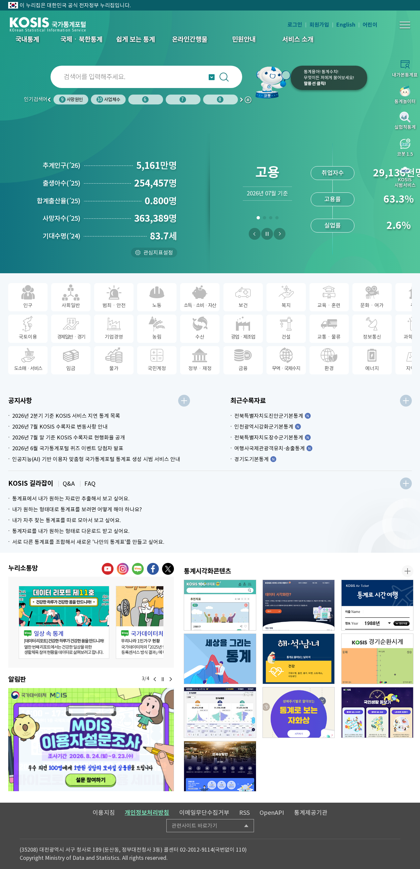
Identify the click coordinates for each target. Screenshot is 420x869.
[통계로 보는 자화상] (299, 712)
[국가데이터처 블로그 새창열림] (138, 569)
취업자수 (333, 173)
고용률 (332, 199)
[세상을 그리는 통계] (220, 659)
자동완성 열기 (212, 77)
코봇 (270, 82)
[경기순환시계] (377, 659)
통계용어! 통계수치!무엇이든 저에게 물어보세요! (329, 77)
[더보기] (184, 401)
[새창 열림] (64, 622)
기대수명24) (61, 236)
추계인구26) (61, 165)
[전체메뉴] (405, 25)
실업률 (332, 225)
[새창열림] (91, 739)
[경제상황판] (220, 766)
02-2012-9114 (196, 849)
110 (240, 849)
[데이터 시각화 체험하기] (299, 605)
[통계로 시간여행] (377, 605)
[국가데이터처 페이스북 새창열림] (153, 569)
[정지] (267, 234)
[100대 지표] (220, 605)
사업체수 (71, 99)
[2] (264, 219)
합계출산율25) (58, 201)
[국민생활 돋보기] (377, 712)
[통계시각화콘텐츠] (407, 571)
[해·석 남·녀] (299, 659)
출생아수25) (61, 183)
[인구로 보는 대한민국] (220, 712)
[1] (258, 219)
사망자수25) (61, 218)
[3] (270, 219)
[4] (276, 219)
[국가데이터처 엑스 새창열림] (168, 569)
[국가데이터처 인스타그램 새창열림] (123, 569)
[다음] (279, 234)
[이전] (255, 234)
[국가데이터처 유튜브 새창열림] (108, 569)
